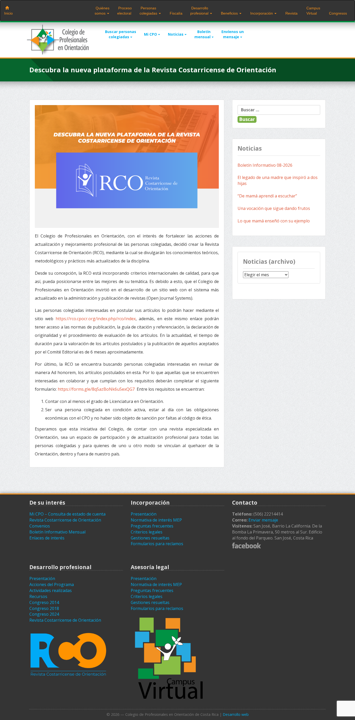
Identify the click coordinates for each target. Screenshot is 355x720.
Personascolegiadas (149, 10)
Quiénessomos (102, 10)
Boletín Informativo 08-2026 (265, 165)
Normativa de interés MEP (156, 520)
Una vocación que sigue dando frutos (274, 208)
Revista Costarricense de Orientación (65, 520)
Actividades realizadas (50, 590)
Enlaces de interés (46, 538)
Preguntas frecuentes (152, 526)
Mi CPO (151, 34)
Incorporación (261, 13)
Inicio (8, 13)
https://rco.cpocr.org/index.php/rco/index (96, 319)
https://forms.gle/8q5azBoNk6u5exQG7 (96, 389)
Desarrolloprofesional (199, 10)
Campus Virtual (312, 10)
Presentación (143, 514)
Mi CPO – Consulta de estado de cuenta (67, 514)
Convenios (39, 526)
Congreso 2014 (44, 602)
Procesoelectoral (124, 10)
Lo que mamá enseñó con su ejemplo (274, 221)
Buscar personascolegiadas (120, 34)
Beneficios (229, 13)
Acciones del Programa (51, 584)
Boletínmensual (203, 34)
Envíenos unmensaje (232, 34)
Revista (291, 13)
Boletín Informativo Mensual (57, 532)
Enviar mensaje (263, 520)
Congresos (337, 13)
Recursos (38, 596)
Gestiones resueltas (150, 538)
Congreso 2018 (44, 608)
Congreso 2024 (44, 614)
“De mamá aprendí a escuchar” (267, 196)
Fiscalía (175, 13)
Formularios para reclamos (157, 544)
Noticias (176, 34)
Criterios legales (146, 532)
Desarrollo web (236, 714)
